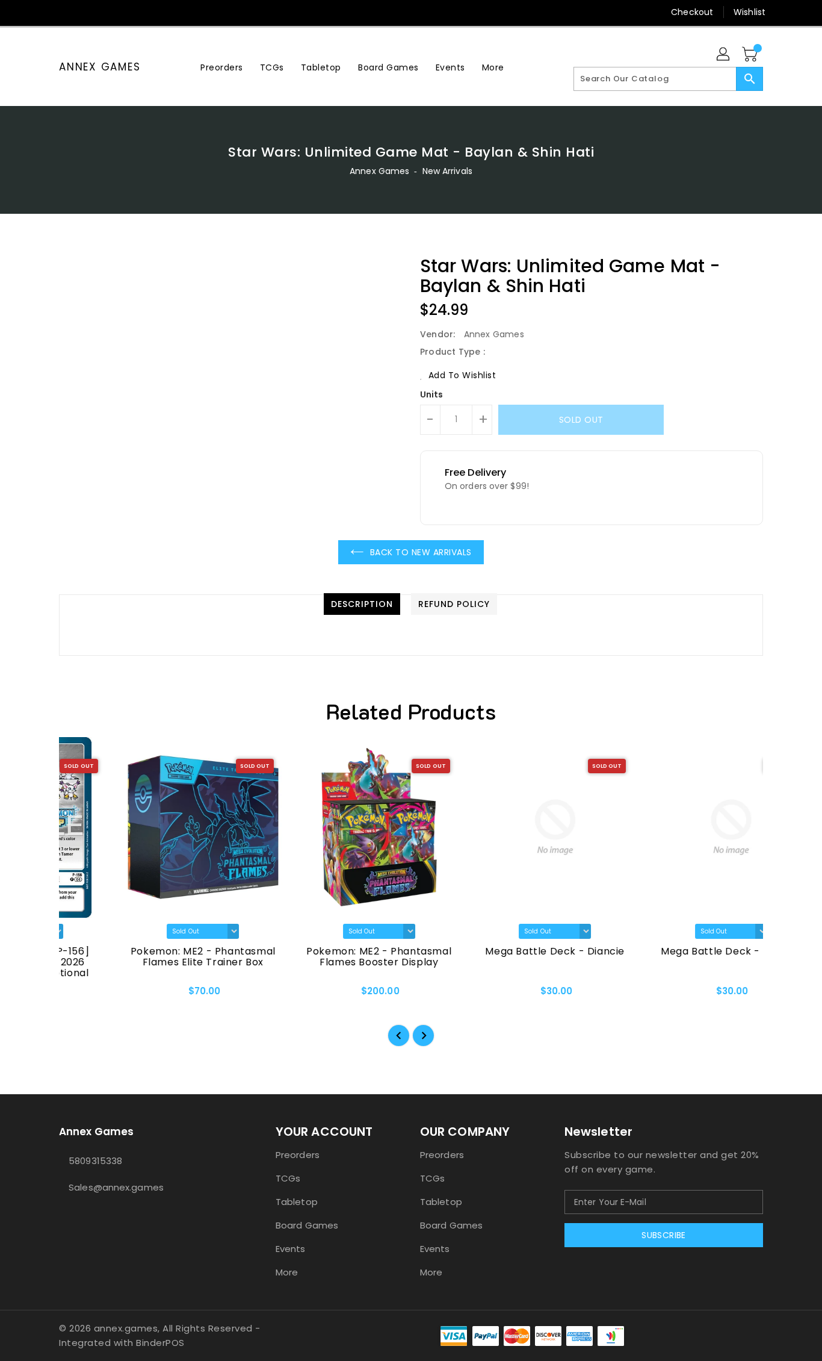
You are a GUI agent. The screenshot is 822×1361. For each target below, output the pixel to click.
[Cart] (751, 55)
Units (431, 394)
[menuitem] (221, 67)
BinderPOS (160, 1342)
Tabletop (297, 1201)
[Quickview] (78, 995)
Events (291, 1248)
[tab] (362, 604)
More (287, 1272)
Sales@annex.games (116, 1187)
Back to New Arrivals (421, 552)
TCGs (288, 1178)
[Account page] (724, 55)
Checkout (692, 12)
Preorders (298, 1154)
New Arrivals (447, 171)
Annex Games (99, 67)
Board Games (307, 1225)
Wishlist (749, 12)
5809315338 (95, 1160)
